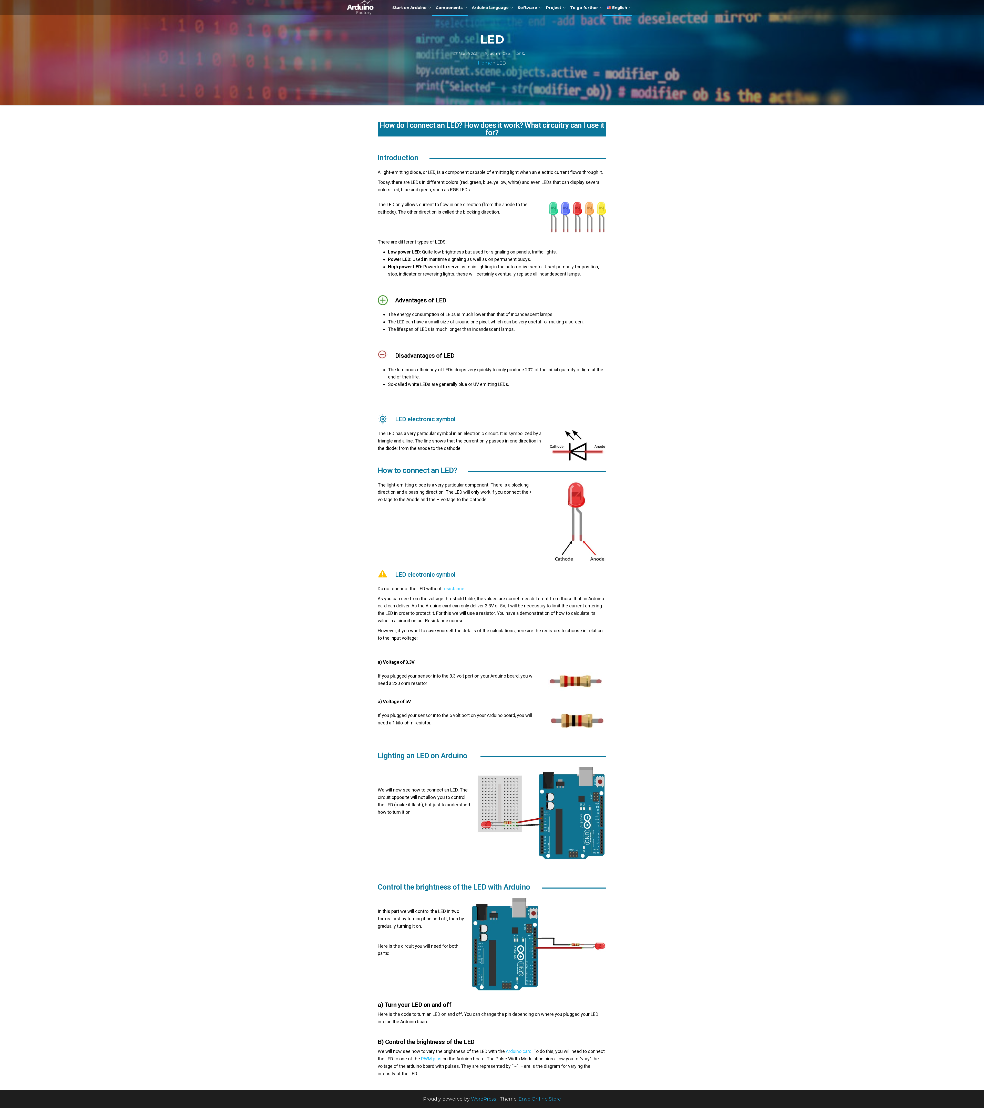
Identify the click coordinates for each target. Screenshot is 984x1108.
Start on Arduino (409, 7)
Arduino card (518, 1051)
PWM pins (431, 1058)
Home (485, 63)
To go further (584, 7)
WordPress (483, 1099)
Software (527, 7)
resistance (453, 588)
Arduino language (490, 7)
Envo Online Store (540, 1099)
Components (449, 7)
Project (553, 7)
